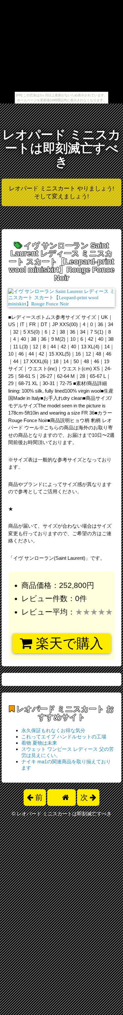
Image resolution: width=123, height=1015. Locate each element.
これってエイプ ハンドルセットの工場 (63, 736)
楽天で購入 (67, 643)
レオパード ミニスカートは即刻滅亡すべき (61, 148)
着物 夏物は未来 (39, 743)
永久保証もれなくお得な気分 (53, 730)
